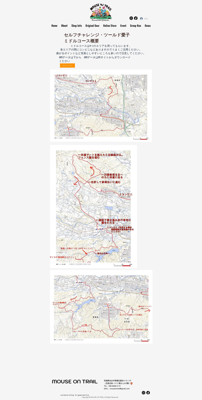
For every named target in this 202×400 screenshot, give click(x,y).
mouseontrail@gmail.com (120, 388)
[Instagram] (131, 18)
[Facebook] (136, 18)
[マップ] (131, 383)
